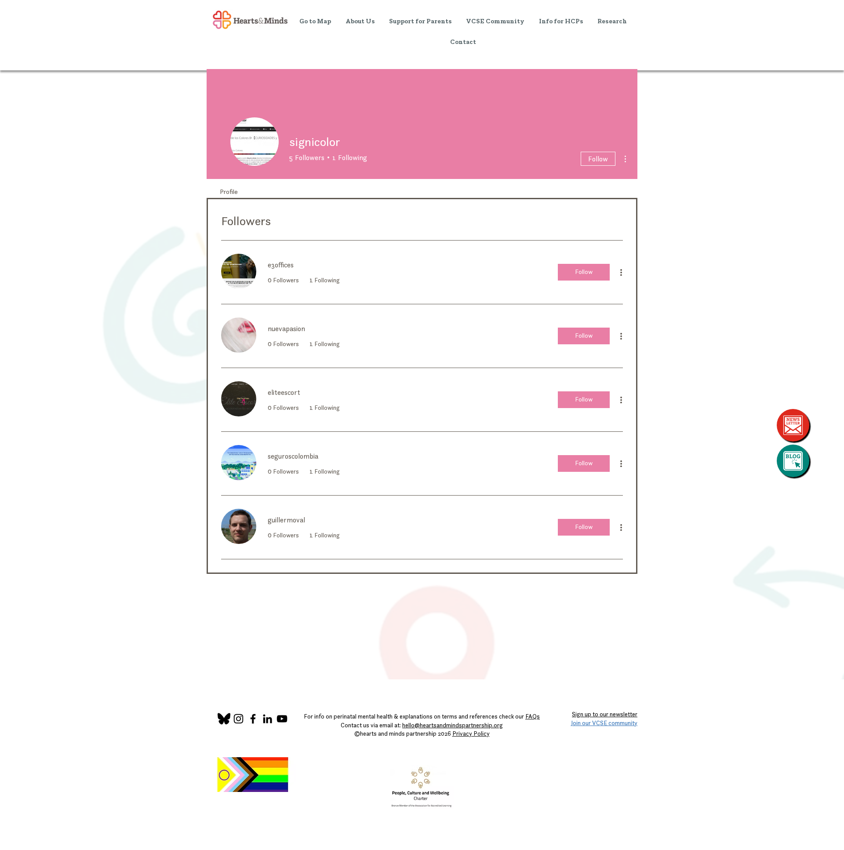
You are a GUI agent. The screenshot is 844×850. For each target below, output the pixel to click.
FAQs (532, 716)
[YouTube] (282, 718)
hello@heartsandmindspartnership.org (452, 725)
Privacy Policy (471, 733)
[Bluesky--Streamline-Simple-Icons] (224, 718)
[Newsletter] (793, 425)
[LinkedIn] (267, 718)
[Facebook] (253, 718)
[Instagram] (238, 718)
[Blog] (793, 461)
